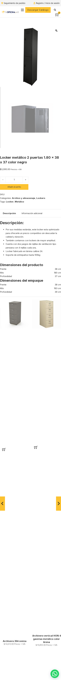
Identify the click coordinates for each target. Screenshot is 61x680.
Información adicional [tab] (32, 213)
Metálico (19, 201)
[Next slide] (58, 503)
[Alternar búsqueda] (55, 10)
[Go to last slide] (2, 503)
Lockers (40, 198)
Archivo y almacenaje (23, 198)
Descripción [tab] (9, 213)
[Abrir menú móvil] (22, 10)
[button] (4, 449)
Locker (10, 201)
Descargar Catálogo (38, 10)
